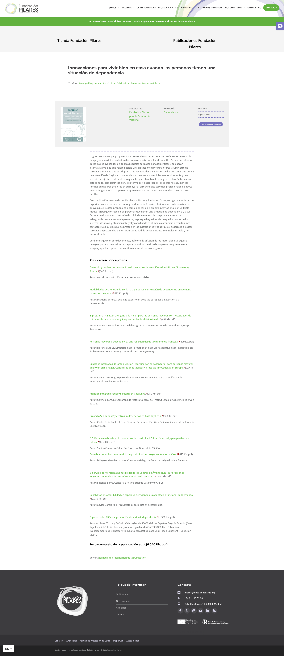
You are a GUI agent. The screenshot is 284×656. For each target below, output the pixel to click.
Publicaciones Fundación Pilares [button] (195, 43)
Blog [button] (239, 8)
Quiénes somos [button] (123, 594)
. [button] (153, 544)
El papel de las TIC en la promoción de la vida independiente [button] (123, 517)
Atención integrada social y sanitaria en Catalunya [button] (117, 393)
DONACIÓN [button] (271, 8)
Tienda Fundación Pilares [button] (79, 40)
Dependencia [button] (171, 112)
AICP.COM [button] (230, 8)
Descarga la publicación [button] (211, 124)
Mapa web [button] (118, 640)
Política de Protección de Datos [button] (95, 640)
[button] (280, 26)
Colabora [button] (120, 614)
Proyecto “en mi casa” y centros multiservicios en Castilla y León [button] (125, 416)
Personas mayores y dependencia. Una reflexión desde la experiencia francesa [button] (134, 341)
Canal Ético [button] (254, 8)
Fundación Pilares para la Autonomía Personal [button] (139, 116)
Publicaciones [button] (183, 8)
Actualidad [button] (121, 607)
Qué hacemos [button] (123, 601)
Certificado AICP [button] (146, 8)
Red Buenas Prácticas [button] (209, 8)
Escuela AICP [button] (165, 8)
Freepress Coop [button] (79, 650)
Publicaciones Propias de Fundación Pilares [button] (138, 83)
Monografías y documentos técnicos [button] (97, 83)
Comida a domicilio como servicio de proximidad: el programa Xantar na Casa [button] (133, 454)
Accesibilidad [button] (132, 640)
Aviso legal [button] (71, 640)
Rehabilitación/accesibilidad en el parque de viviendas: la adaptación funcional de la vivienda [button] (141, 495)
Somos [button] (112, 8)
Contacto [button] (59, 640)
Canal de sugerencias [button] (192, 631)
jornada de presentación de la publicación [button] (122, 557)
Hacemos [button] (126, 8)
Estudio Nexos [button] (93, 650)
